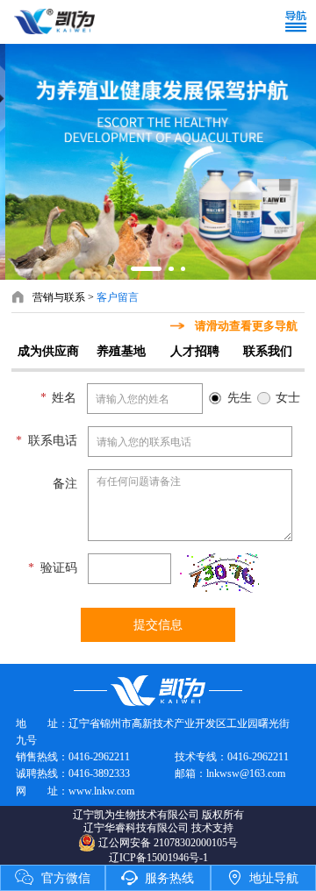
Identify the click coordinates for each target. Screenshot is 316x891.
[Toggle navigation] (299, 22)
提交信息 (158, 624)
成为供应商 (48, 351)
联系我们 (267, 351)
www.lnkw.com (101, 791)
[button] (146, 269)
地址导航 (262, 877)
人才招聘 (194, 351)
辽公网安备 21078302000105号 (168, 843)
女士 (288, 397)
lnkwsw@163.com (245, 773)
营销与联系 (58, 297)
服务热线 (157, 877)
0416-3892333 (99, 773)
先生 (239, 397)
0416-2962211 (99, 757)
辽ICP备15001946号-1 (158, 857)
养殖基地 (121, 351)
